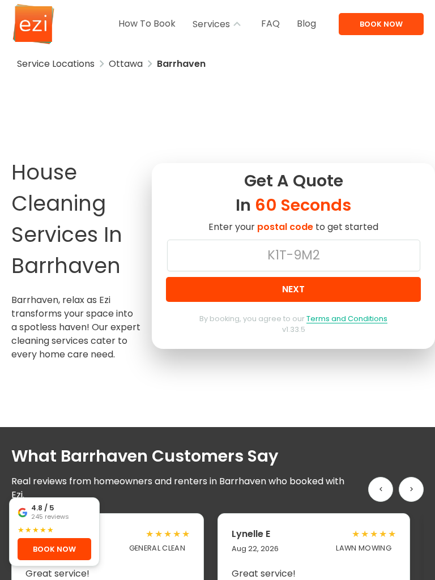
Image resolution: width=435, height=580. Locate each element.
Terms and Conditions (346, 318)
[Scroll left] (380, 489)
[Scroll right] (411, 489)
